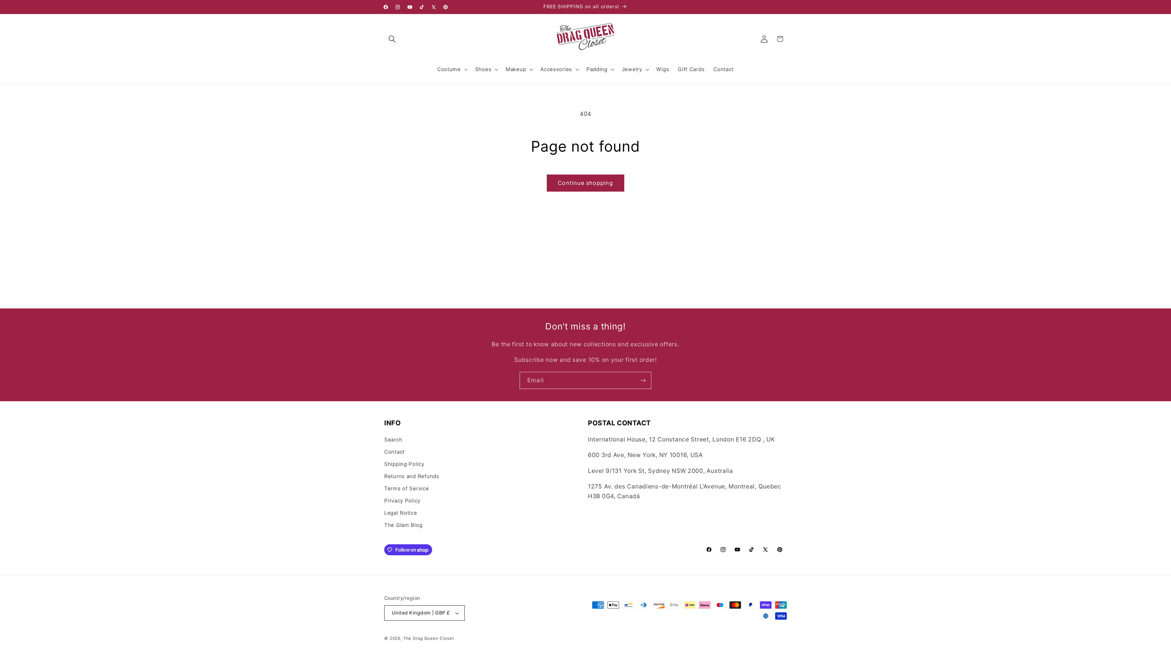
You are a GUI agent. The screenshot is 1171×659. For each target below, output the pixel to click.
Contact (394, 452)
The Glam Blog (403, 525)
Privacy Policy (402, 501)
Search (393, 440)
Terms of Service (406, 488)
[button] (392, 39)
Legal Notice (400, 513)
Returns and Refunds (411, 476)
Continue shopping (585, 183)
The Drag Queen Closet (428, 638)
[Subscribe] (643, 380)
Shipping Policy (404, 464)
